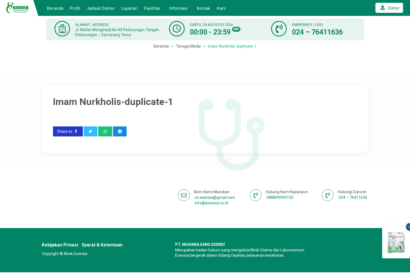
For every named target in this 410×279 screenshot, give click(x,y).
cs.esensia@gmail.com (215, 197)
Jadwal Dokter (101, 8)
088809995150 (280, 197)
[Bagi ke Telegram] (120, 131)
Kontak (203, 8)
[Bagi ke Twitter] (91, 131)
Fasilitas (152, 8)
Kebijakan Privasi (60, 245)
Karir (221, 8)
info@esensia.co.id (211, 203)
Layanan (129, 8)
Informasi (178, 8)
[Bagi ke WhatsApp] (105, 131)
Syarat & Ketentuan (102, 245)
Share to (65, 131)
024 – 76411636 (317, 32)
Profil (75, 8)
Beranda (55, 8)
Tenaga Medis (188, 46)
